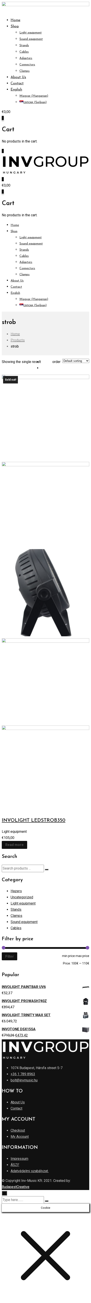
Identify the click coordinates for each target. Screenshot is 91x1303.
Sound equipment (31, 39)
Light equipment (30, 32)
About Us (18, 77)
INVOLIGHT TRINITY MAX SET (26, 1015)
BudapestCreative (15, 1187)
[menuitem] (16, 89)
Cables (24, 52)
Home (15, 20)
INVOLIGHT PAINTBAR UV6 (24, 987)
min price (68, 956)
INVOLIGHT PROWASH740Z (24, 1001)
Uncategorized (22, 897)
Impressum (19, 1159)
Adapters (25, 58)
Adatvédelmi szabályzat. (30, 1171)
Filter (9, 956)
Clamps (24, 71)
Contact (17, 83)
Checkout (18, 1130)
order (56, 362)
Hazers (16, 891)
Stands (24, 45)
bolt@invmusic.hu (24, 1080)
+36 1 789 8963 (23, 1074)
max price (82, 956)
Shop (15, 26)
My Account (20, 1137)
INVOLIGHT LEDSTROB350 (33, 820)
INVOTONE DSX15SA (19, 1029)
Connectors (27, 64)
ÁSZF (15, 1165)
